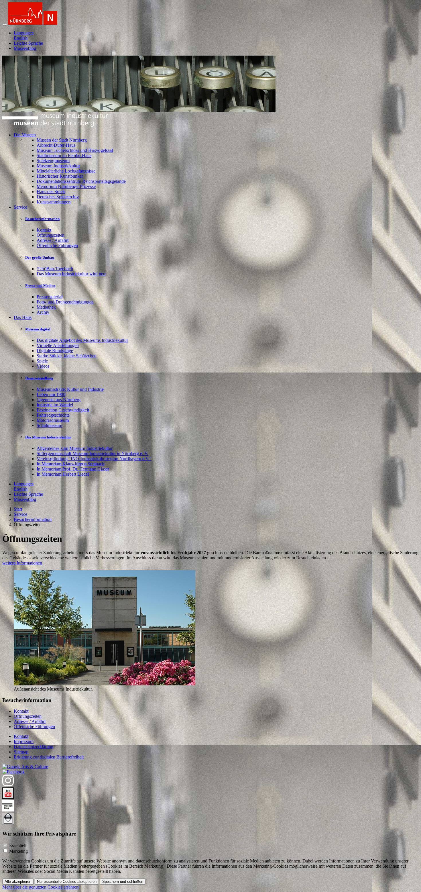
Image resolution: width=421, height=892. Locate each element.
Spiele (42, 360)
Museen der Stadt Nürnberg (62, 140)
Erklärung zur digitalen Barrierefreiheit (49, 756)
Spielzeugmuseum (53, 160)
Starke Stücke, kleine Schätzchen (67, 355)
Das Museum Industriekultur (48, 437)
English (20, 38)
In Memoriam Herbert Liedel (63, 474)
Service (20, 514)
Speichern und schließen (122, 881)
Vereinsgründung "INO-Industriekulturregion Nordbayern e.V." (94, 458)
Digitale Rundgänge (55, 350)
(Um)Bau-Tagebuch (55, 268)
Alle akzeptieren (18, 881)
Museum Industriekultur (58, 165)
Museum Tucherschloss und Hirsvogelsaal (75, 150)
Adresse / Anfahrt (52, 240)
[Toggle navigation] (4, 25)
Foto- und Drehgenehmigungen (65, 301)
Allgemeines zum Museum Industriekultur (75, 448)
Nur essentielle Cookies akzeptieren (67, 881)
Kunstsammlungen (53, 201)
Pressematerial (49, 296)
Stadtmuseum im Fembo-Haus (64, 155)
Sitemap (21, 751)
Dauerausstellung (39, 378)
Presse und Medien (40, 285)
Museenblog (25, 48)
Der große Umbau (39, 257)
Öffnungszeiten (50, 235)
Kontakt (44, 230)
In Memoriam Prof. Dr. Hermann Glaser (73, 468)
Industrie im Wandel (55, 404)
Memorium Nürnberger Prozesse (66, 186)
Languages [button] (24, 32)
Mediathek (46, 307)
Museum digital (37, 329)
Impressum (24, 741)
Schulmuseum (49, 425)
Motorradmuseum (53, 420)
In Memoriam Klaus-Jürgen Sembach (70, 463)
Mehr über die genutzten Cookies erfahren (40, 887)
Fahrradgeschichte (53, 415)
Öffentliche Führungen (57, 245)
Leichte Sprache (28, 43)
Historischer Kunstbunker (60, 176)
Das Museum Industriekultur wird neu (71, 273)
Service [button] (20, 207)
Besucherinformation (42, 219)
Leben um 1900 (51, 394)
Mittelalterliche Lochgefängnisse (66, 170)
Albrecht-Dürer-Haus (56, 145)
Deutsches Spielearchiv (58, 196)
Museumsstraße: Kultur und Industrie (70, 389)
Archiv (43, 312)
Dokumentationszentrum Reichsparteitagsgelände (81, 181)
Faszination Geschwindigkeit (63, 409)
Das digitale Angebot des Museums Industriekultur (82, 340)
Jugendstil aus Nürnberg (58, 399)
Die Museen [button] (25, 134)
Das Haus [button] (23, 317)
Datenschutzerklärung (33, 746)
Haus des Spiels (51, 191)
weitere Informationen (22, 562)
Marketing (18, 851)
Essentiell (17, 845)
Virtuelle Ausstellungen (58, 345)
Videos (43, 366)
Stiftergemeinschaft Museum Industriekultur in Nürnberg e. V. (92, 453)
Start (18, 509)
